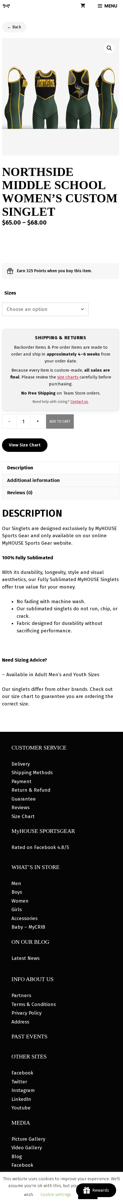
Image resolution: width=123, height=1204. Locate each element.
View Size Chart (25, 445)
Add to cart (59, 421)
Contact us (79, 401)
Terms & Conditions (33, 1004)
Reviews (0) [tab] (19, 493)
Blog (16, 1157)
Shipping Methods (32, 773)
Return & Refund (30, 790)
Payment (21, 782)
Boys (16, 892)
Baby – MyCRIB (28, 927)
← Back (14, 27)
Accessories (24, 918)
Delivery (20, 764)
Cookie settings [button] (56, 1194)
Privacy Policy (26, 1013)
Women (20, 901)
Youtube (21, 1108)
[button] (109, 48)
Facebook (22, 1073)
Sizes (10, 293)
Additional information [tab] (33, 480)
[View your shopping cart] (82, 6)
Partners (21, 996)
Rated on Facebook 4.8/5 (40, 847)
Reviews (20, 808)
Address (20, 1022)
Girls (16, 910)
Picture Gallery (28, 1139)
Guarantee (23, 799)
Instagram (23, 1090)
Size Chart (23, 816)
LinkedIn (21, 1099)
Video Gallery (26, 1148)
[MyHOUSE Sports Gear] (6, 6)
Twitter (19, 1082)
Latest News (25, 958)
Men (16, 884)
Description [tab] (20, 468)
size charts (68, 377)
